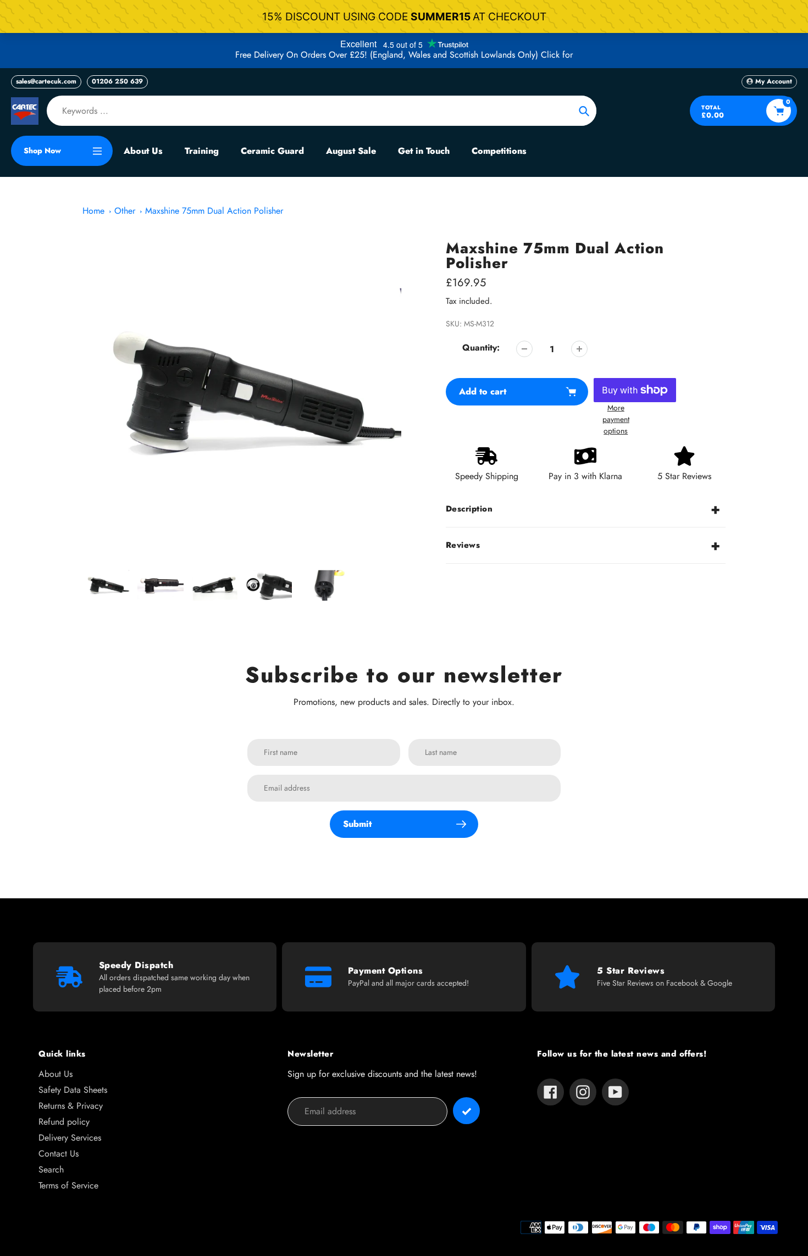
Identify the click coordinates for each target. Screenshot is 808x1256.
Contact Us (58, 1153)
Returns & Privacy (70, 1105)
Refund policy (64, 1121)
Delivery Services (69, 1137)
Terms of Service (68, 1185)
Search (51, 1169)
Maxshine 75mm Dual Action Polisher (214, 210)
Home (93, 210)
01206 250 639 (117, 81)
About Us (55, 1074)
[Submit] (466, 1110)
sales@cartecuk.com (46, 81)
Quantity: (481, 347)
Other (124, 210)
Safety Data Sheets (72, 1089)
